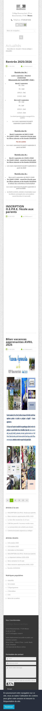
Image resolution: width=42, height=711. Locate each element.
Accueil (18, 49)
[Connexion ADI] (25, 25)
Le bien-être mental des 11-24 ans (18, 520)
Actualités (11, 580)
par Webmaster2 (27, 66)
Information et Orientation (16, 550)
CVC (9, 595)
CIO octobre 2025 (13, 543)
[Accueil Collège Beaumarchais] (21, 9)
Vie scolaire (11, 584)
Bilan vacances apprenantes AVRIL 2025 (19, 342)
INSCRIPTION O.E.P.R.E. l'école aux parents (19, 209)
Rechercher (21, 37)
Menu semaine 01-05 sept (16, 561)
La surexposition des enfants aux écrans (20, 527)
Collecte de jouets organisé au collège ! (20, 531)
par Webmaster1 (27, 216)
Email (17, 25)
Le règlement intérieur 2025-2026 (18, 557)
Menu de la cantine (14, 598)
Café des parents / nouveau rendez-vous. (21, 523)
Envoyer (9, 689)
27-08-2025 (11, 66)
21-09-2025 (11, 216)
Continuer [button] (9, 707)
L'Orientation (12, 591)
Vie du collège (26, 49)
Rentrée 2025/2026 (19, 62)
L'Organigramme (13, 587)
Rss (21, 25)
